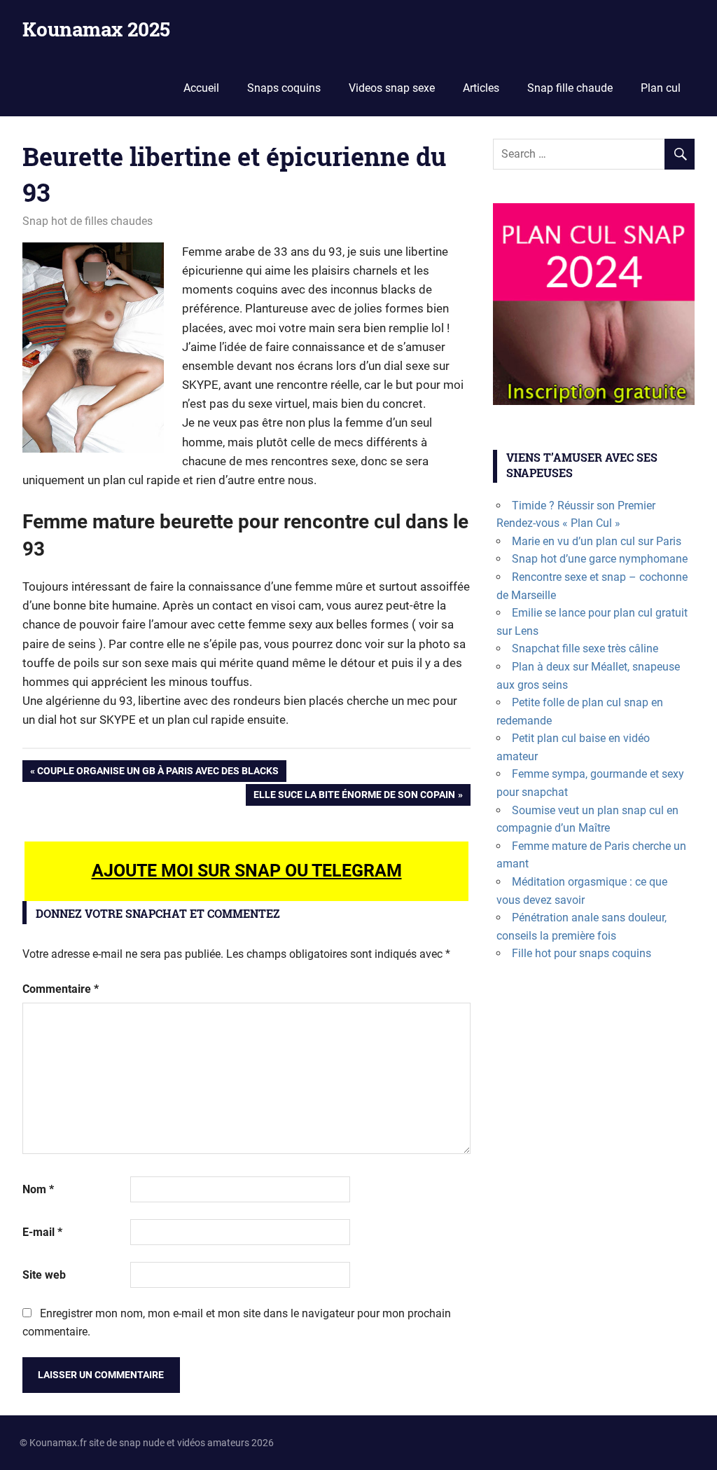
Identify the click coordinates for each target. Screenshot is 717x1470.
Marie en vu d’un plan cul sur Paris (596, 541)
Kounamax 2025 (96, 29)
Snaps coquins (284, 88)
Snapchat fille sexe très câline (585, 648)
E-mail (42, 1232)
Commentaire (60, 989)
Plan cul (661, 88)
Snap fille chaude (570, 88)
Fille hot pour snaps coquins (581, 953)
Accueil (201, 88)
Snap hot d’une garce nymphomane (600, 558)
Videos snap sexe (392, 88)
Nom (38, 1189)
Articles (481, 88)
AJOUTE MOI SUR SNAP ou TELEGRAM (247, 870)
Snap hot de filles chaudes (87, 221)
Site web (44, 1275)
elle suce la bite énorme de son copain (354, 797)
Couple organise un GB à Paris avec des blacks (157, 773)
